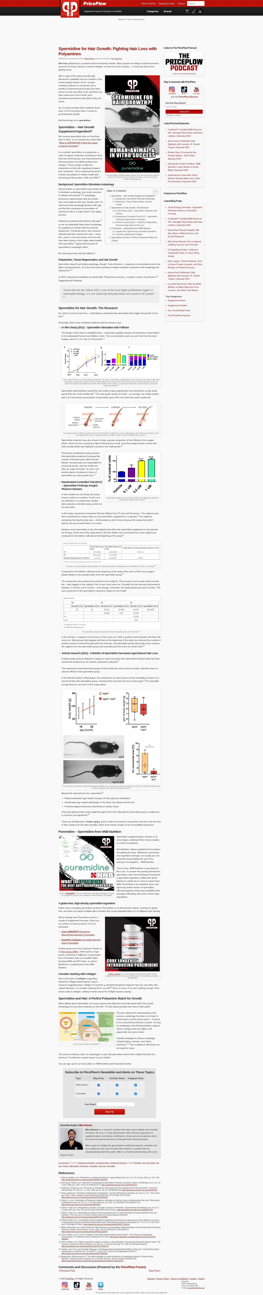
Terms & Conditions (179, 1279)
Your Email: (90, 1104)
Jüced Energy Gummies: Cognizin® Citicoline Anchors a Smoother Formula (185, 210)
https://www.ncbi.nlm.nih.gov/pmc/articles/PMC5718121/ (107, 1224)
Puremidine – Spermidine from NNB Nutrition (131, 228)
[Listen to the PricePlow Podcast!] (184, 70)
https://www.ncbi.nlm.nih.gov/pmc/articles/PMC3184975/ (84, 1180)
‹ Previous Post (66, 1270)
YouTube (196, 89)
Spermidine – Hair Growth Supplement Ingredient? (134, 196)
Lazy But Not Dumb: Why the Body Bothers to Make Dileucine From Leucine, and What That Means (184, 287)
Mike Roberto (90, 59)
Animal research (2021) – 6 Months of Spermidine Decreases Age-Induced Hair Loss (136, 223)
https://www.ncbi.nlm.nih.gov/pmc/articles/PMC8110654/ (84, 1232)
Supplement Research (118, 1163)
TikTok (184, 89)
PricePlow (69, 1279)
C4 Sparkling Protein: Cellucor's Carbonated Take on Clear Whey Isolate (183, 252)
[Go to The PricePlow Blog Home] (82, 3)
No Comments (116, 59)
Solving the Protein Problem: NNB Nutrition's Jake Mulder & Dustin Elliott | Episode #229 (184, 167)
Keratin (65, 1166)
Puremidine (93, 1166)
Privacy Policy (162, 1279)
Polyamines (84, 1166)
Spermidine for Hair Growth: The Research (130, 208)
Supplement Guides (177, 305)
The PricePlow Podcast (179, 315)
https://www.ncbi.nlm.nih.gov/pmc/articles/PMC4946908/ (84, 1197)
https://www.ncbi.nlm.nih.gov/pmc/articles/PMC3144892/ (84, 1217)
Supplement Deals (166, 3)
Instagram (172, 89)
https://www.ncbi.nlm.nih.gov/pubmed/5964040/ (80, 1205)
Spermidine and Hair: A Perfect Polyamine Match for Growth (135, 239)
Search (201, 1279)
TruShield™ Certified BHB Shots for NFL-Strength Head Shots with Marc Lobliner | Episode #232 (185, 132)
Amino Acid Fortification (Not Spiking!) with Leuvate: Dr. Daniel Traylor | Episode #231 (184, 144)
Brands (168, 11)
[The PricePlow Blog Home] (70, 9)
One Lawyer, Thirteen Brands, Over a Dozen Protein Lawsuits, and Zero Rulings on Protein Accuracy (185, 264)
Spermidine (70, 893)
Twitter (100, 1285)
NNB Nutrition (74, 1166)
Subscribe (184, 111)
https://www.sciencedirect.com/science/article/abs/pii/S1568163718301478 (92, 1261)
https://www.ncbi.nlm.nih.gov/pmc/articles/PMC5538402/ (84, 1253)
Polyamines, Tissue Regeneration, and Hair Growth (134, 203)
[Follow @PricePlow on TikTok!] (193, 11)
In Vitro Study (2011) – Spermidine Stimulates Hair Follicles (136, 212)
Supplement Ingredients (86, 1163)
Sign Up (109, 1111)
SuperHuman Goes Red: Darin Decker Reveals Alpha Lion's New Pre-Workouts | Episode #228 (184, 178)
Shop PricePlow (148, 3)
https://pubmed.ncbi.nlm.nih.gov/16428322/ (139, 1190)
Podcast (181, 3)
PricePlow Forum (133, 1267)
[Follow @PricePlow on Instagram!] (187, 11)
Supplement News (102, 1163)
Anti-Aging (137, 1163)
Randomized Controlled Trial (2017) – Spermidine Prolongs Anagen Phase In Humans (136, 218)
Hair (143, 1163)
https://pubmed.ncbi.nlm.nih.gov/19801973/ (119, 1185)
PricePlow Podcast (189, 74)
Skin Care (102, 1166)
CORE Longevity (114, 974)
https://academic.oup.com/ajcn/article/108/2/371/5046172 (85, 1246)
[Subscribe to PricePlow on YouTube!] (200, 11)
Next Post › (155, 1270)
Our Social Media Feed (179, 310)
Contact (193, 1279)
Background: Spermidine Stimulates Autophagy (135, 199)
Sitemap (151, 1279)
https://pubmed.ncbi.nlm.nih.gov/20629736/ (135, 1210)
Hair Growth (150, 1163)
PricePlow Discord (188, 97)
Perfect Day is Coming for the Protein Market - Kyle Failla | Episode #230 (182, 155)
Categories (152, 11)
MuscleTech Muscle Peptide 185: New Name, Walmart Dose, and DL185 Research (184, 233)
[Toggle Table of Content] (154, 191)
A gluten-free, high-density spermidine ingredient (136, 231)
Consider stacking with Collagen (129, 234)
